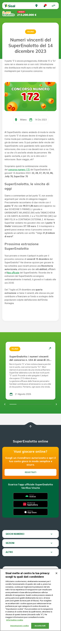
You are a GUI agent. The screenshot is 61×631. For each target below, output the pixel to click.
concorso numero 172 (19, 169)
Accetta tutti (40, 626)
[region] (30, 600)
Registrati (30, 472)
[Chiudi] (56, 573)
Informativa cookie (14, 620)
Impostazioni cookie (19, 626)
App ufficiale (13, 272)
